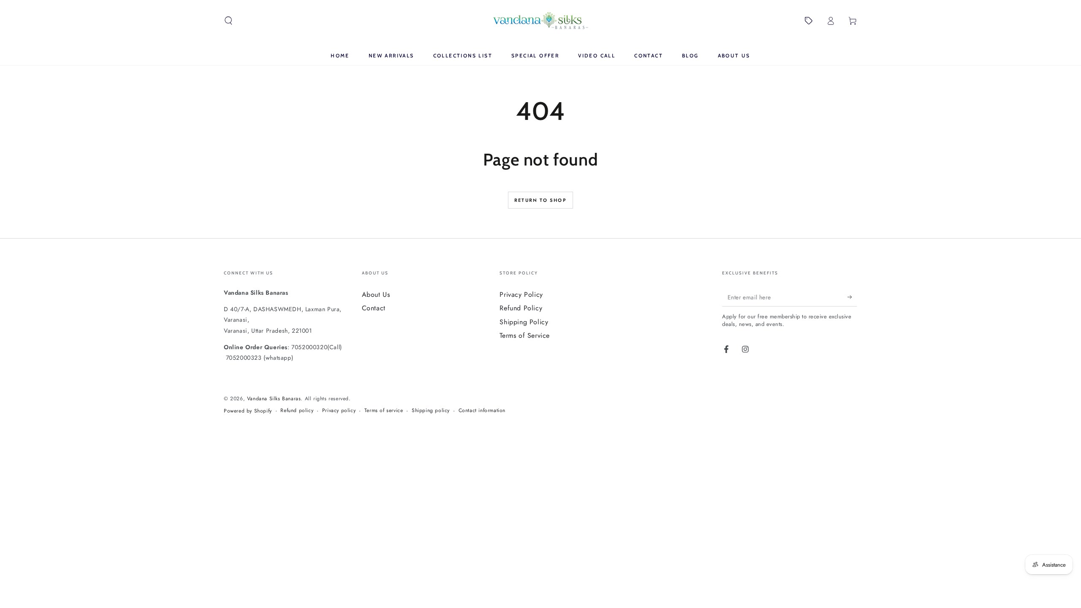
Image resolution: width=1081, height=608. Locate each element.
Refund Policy (521, 308)
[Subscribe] (852, 297)
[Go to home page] (541, 20)
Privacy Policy (521, 294)
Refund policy (296, 410)
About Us (376, 294)
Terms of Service (525, 335)
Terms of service (383, 410)
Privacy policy (339, 410)
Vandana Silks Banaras (274, 398)
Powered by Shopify (248, 411)
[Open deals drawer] (809, 20)
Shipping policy (431, 410)
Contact (374, 308)
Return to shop (540, 200)
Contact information (482, 410)
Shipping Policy (524, 322)
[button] (228, 20)
